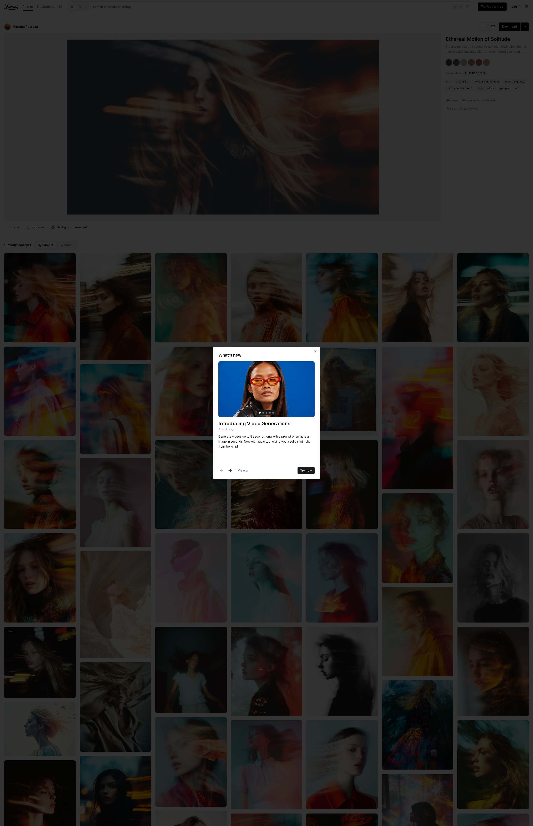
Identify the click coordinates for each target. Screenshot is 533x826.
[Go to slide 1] (260, 413)
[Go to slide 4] (270, 413)
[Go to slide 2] (263, 413)
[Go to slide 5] (273, 413)
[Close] (315, 351)
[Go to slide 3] (266, 413)
